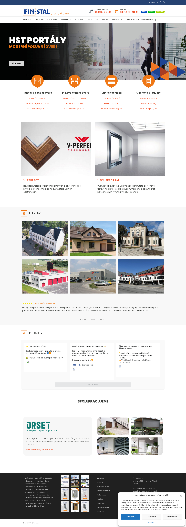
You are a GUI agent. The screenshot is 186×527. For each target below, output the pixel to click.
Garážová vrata (111, 103)
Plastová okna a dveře (37, 92)
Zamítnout (151, 517)
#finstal (76, 364)
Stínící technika (111, 92)
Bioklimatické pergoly (111, 108)
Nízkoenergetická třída (37, 103)
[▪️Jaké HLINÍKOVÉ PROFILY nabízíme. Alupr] (65, 506)
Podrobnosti (172, 517)
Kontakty (100, 499)
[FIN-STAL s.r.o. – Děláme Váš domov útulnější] (45, 12)
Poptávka (101, 503)
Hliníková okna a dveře (74, 92)
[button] (181, 495)
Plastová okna (103, 486)
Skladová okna (103, 507)
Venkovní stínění (111, 98)
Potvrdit (130, 517)
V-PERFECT (31, 180)
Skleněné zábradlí (148, 98)
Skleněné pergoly (148, 108)
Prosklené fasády (74, 103)
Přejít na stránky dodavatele (40, 449)
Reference (101, 495)
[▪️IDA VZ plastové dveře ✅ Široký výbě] (75, 494)
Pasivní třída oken (37, 98)
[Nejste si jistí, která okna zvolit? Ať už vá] (75, 481)
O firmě (100, 482)
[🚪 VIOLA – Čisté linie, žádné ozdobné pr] (75, 506)
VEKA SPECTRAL (108, 180)
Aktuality (100, 478)
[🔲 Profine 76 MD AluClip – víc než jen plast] (65, 494)
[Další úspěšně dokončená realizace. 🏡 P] (85, 481)
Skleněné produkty (148, 92)
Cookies (151, 522)
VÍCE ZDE (16, 63)
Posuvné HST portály (37, 108)
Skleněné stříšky (148, 103)
